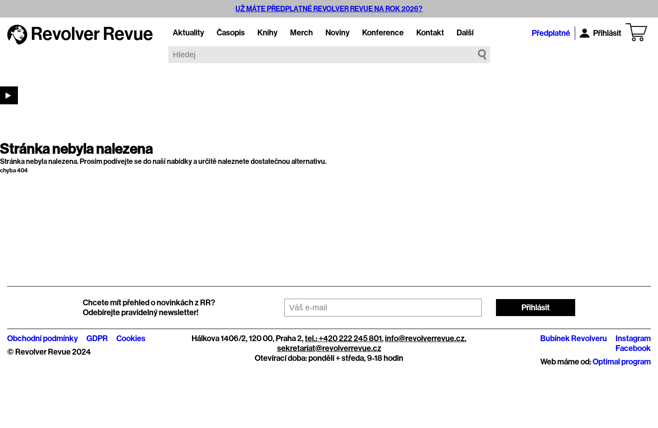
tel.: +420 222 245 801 (343, 338)
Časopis (231, 33)
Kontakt (430, 33)
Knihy (267, 33)
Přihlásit (607, 33)
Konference (383, 33)
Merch (301, 33)
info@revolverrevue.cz (425, 338)
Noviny (337, 33)
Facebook (633, 348)
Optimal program (622, 362)
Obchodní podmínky (42, 338)
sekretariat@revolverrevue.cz (329, 348)
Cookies (130, 338)
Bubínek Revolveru (573, 338)
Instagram (633, 338)
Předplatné (551, 33)
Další (465, 33)
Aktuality (188, 33)
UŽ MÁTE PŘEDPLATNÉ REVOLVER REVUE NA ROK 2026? (329, 8)
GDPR (97, 338)
